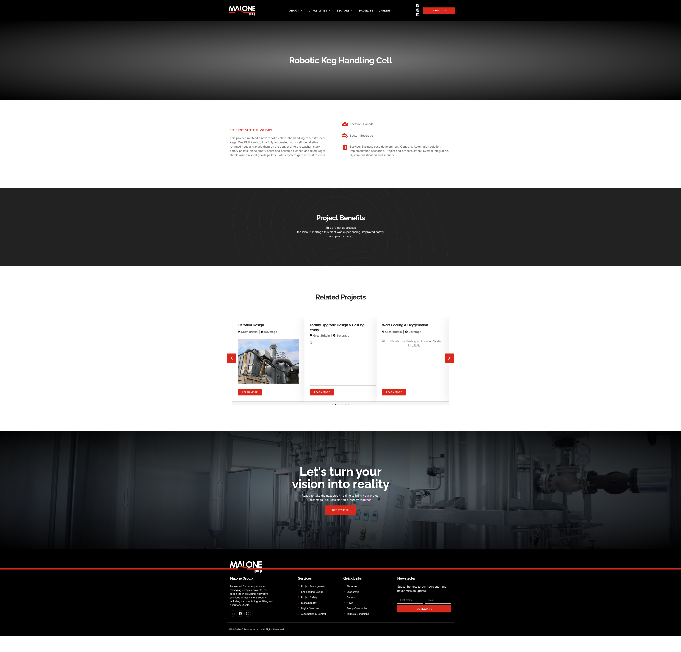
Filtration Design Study (400, 325)
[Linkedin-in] (233, 613)
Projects (366, 10)
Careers (385, 10)
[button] (231, 358)
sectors (343, 10)
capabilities (318, 10)
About (294, 10)
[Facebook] (240, 613)
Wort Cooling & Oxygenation (333, 325)
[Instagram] (247, 613)
